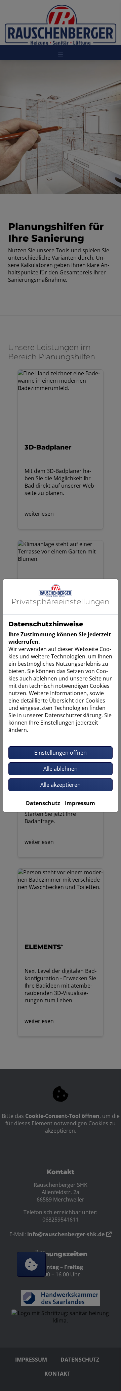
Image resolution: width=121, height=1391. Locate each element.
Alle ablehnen (60, 768)
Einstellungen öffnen (60, 752)
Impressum (80, 803)
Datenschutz (43, 803)
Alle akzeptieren (60, 784)
